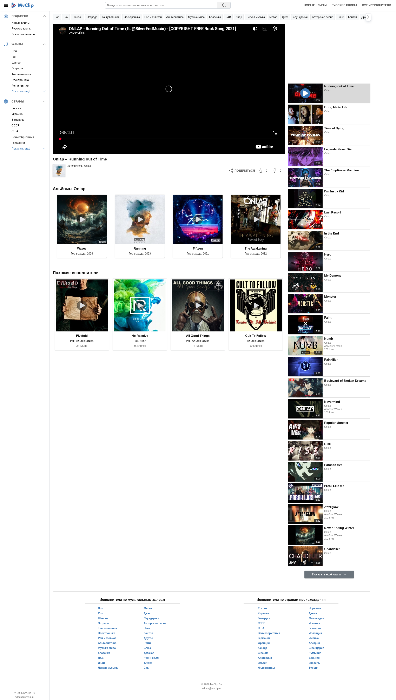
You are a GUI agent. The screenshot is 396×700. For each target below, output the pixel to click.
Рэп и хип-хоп (153, 17)
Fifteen (198, 248)
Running (140, 248)
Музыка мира (196, 17)
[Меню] (6, 5)
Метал (273, 17)
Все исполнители (376, 5)
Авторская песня (322, 17)
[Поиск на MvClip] (224, 5)
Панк (341, 17)
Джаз (285, 17)
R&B (228, 17)
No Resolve (140, 335)
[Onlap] (59, 170)
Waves (81, 248)
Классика (215, 17)
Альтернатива (175, 17)
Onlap (87, 165)
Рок (66, 17)
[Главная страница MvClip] (23, 5)
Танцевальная (110, 17)
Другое (365, 17)
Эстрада (92, 17)
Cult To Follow (255, 335)
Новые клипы (315, 5)
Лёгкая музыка (255, 17)
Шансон (77, 17)
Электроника (132, 17)
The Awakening (256, 248)
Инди (239, 17)
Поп (56, 17)
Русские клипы (344, 5)
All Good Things (198, 335)
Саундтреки (300, 17)
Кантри (352, 17)
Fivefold (82, 335)
